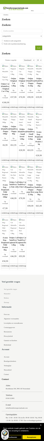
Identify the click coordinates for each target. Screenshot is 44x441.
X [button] (40, 425)
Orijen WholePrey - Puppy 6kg (13, 130)
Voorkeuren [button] (12, 437)
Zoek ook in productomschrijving (15, 44)
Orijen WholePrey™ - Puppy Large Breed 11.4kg (30, 189)
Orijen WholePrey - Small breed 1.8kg (21, 134)
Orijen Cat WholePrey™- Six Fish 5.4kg (22, 184)
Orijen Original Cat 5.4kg (22, 82)
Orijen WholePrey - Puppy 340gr (5, 130)
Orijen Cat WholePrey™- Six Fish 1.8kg (13, 184)
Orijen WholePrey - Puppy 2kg (38, 82)
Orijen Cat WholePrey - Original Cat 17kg (5, 87)
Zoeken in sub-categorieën (12, 41)
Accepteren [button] (31, 437)
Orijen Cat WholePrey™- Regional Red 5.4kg (22, 241)
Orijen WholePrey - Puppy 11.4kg (30, 82)
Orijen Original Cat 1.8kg (13, 82)
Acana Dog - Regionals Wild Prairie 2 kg (39, 138)
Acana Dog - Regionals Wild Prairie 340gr (5, 191)
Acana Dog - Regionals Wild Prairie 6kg (5, 244)
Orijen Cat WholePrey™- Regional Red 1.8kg (13, 241)
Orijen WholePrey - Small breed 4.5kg (30, 134)
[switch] (5, 437)
